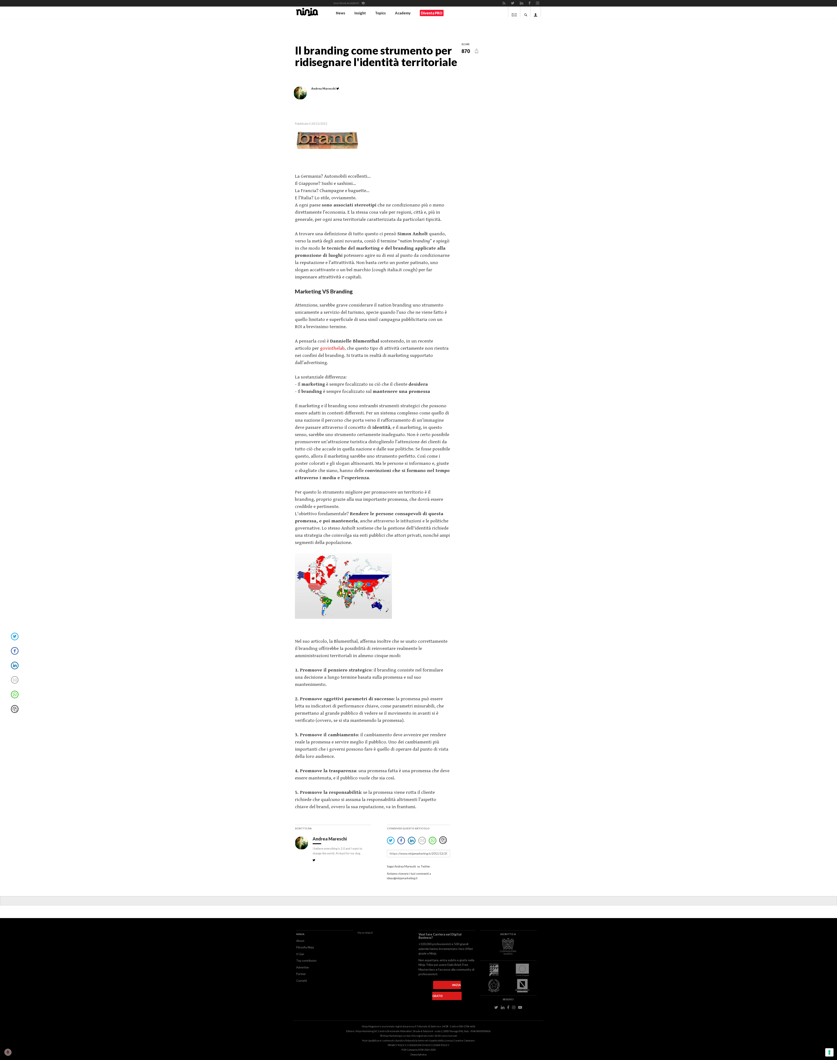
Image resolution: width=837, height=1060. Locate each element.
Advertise (302, 967)
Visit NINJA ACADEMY (346, 3)
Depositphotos (418, 1054)
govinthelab (332, 348)
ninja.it (369, 932)
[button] (476, 51)
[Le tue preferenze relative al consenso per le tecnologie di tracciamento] (829, 1052)
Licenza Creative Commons (459, 1040)
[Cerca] (526, 12)
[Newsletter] (514, 12)
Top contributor (306, 960)
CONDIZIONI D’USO (418, 1045)
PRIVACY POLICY (397, 1045)
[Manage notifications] (7, 1052)
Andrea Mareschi (330, 838)
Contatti (301, 980)
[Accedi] (536, 12)
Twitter (425, 866)
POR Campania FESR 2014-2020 (418, 1049)
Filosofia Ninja (305, 947)
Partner (301, 974)
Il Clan (300, 954)
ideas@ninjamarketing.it (402, 878)
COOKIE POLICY (440, 1045)
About (300, 940)
